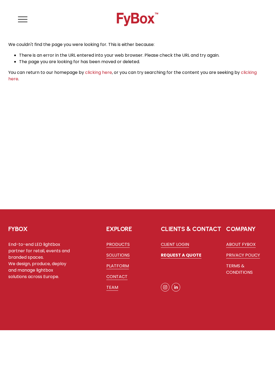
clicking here (98, 72)
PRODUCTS (118, 244)
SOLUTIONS (118, 255)
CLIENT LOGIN (175, 244)
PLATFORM (117, 266)
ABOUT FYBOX (241, 244)
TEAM (112, 287)
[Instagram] (165, 287)
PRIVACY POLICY (243, 255)
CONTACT (117, 277)
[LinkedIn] (176, 287)
